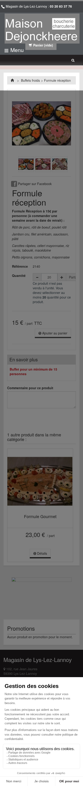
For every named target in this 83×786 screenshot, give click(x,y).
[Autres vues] (15, 164)
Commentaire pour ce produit (30, 388)
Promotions (21, 628)
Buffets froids (30, 80)
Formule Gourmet (40, 516)
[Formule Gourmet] (39, 481)
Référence (20, 266)
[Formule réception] (26, 164)
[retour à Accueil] (13, 80)
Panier (43, 45)
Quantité (19, 275)
